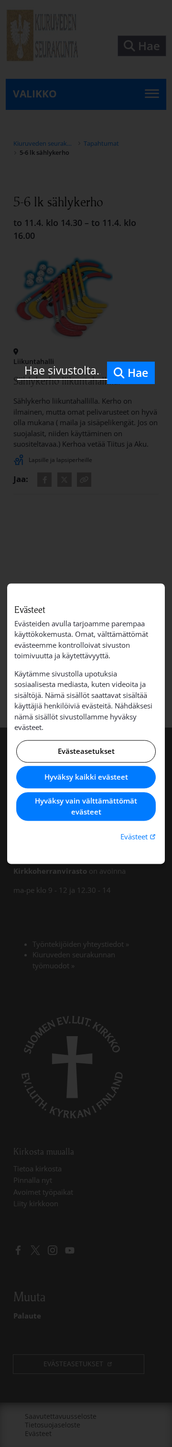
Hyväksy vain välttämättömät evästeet (86, 806)
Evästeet (139, 837)
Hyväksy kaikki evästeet (86, 777)
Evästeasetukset (86, 751)
